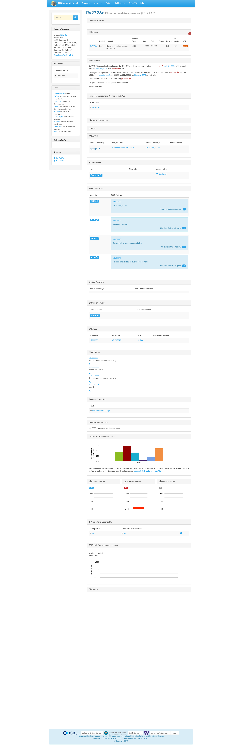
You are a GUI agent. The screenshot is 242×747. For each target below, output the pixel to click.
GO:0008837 (94, 358)
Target (56, 106)
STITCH (57, 111)
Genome (85, 3)
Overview (95, 61)
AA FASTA (60, 158)
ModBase (57, 127)
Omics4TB (133, 3)
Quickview (162, 174)
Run (141, 340)
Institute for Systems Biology (91, 733)
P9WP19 (63, 35)
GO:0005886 (94, 367)
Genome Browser (96, 21)
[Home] (54, 4)
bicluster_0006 (170, 66)
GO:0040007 (94, 384)
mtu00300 (117, 202)
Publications (120, 3)
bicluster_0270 (102, 69)
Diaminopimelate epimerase (123, 148)
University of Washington (159, 733)
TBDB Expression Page (101, 411)
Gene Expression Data (98, 422)
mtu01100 (117, 221)
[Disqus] (139, 625)
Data (108, 3)
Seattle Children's (135, 733)
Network (97, 3)
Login (175, 733)
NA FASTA (59, 161)
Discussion (93, 589)
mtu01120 (117, 258)
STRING (57, 121)
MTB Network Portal (67, 3)
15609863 (94, 340)
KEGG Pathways (96, 188)
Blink (56, 132)
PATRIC (56, 96)
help (142, 3)
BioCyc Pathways (96, 282)
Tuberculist (58, 101)
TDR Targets (58, 116)
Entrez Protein (59, 94)
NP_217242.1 (117, 340)
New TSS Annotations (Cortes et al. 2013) (107, 96)
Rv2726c (93, 46)
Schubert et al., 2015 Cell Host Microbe (149, 471)
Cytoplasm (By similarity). (63, 55)
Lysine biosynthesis (153, 148)
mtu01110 (117, 239)
